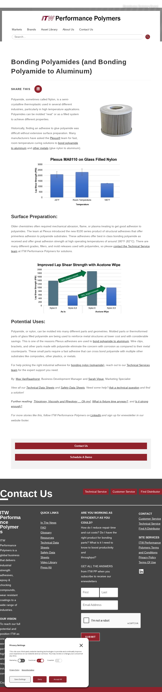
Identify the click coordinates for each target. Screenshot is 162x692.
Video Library (48, 562)
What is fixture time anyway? (110, 401)
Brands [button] (31, 29)
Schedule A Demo (81, 457)
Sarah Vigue (96, 378)
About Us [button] (68, 29)
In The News (48, 522)
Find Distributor (150, 491)
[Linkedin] (141, 571)
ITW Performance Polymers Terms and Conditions (150, 547)
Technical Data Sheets (40, 387)
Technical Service (96, 491)
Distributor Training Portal (140, 6)
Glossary (46, 532)
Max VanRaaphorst (28, 378)
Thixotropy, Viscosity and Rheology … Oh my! (62, 401)
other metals (40, 148)
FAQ (43, 527)
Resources (47, 537)
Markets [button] (17, 29)
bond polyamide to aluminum (111, 341)
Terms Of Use (147, 562)
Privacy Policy (147, 557)
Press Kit (46, 567)
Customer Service (124, 491)
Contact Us (81, 445)
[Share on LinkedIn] (38, 89)
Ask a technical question (124, 387)
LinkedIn (95, 415)
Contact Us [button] (86, 29)
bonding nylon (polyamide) (87, 365)
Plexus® (55, 138)
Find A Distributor (149, 528)
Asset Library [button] (49, 29)
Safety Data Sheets (73, 387)
